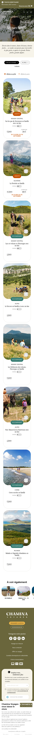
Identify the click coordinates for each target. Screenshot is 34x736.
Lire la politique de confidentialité (9, 728)
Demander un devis (17, 623)
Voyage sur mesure (17, 643)
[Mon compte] (27, 12)
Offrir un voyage (17, 651)
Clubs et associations (17, 659)
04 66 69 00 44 (17, 627)
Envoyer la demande (27, 685)
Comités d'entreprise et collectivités (17, 655)
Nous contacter (17, 647)
